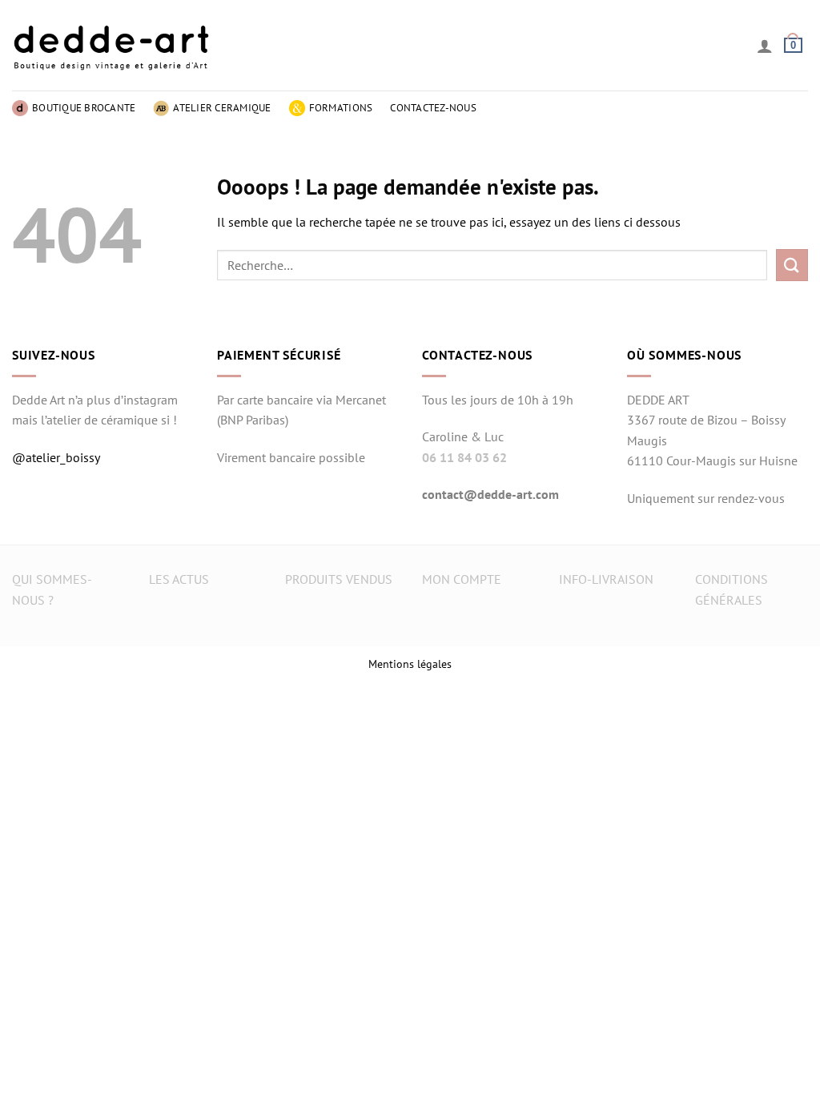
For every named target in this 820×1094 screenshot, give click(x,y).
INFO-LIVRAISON (606, 579)
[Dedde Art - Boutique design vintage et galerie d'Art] (112, 45)
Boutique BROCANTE (83, 108)
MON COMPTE (461, 579)
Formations (341, 108)
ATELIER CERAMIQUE (222, 108)
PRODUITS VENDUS (338, 579)
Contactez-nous (433, 108)
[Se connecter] (765, 45)
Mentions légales (410, 663)
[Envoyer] (792, 264)
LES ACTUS (179, 579)
